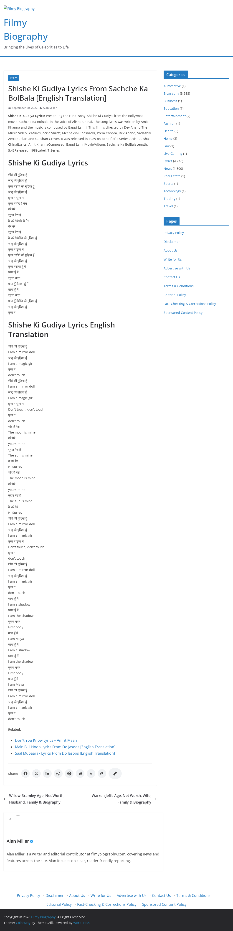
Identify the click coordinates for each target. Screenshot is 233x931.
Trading (169, 198)
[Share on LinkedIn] (47, 773)
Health (169, 131)
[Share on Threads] (102, 773)
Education (171, 108)
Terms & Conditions (179, 286)
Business (170, 101)
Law (167, 146)
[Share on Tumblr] (91, 773)
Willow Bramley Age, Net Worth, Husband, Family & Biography (36, 799)
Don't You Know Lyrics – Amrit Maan (46, 740)
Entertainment (175, 116)
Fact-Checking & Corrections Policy (190, 304)
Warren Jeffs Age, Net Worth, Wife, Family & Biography (121, 799)
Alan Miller (50, 108)
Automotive (172, 86)
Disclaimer (172, 241)
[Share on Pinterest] (69, 773)
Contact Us (172, 277)
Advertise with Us (177, 268)
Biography (171, 93)
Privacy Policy (174, 233)
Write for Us (173, 259)
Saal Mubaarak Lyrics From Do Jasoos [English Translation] (65, 753)
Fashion (169, 123)
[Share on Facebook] (25, 773)
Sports (168, 183)
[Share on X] (36, 773)
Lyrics (13, 78)
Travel (168, 206)
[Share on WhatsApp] (58, 773)
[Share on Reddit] (80, 773)
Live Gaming (173, 153)
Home (168, 138)
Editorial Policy (175, 295)
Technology (172, 191)
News (168, 168)
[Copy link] (115, 773)
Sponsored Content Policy (183, 312)
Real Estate (172, 176)
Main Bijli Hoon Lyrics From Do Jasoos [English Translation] (65, 746)
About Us (170, 250)
